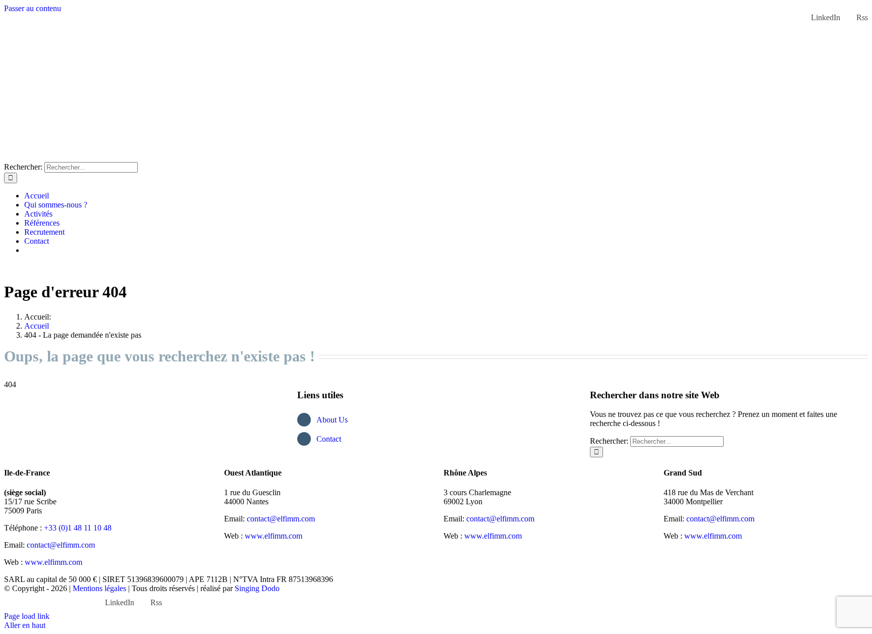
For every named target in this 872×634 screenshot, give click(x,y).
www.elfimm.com (53, 562)
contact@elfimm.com (61, 545)
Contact (328, 439)
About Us (332, 419)
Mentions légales (99, 588)
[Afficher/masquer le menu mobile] (7, 267)
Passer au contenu (32, 8)
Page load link (26, 616)
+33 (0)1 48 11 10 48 (78, 527)
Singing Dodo (257, 588)
